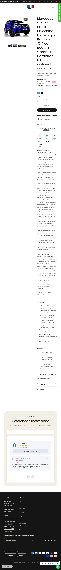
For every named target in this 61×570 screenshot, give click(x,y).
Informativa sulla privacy (19, 562)
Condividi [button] (41, 389)
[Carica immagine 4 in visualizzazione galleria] (24, 46)
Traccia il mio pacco (22, 524)
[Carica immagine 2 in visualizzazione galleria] (15, 46)
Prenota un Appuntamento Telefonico (46, 129)
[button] (3, 6)
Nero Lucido (42, 93)
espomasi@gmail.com (11, 518)
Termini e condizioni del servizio (34, 562)
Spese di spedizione (51, 73)
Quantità (39, 96)
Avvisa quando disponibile (47, 115)
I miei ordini (22, 508)
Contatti (21, 516)
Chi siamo (21, 512)
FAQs (20, 529)
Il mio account (23, 505)
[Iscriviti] (32, 540)
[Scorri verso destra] (28, 46)
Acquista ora (47, 110)
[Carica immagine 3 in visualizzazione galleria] (20, 46)
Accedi (21, 501)
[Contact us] (58, 567)
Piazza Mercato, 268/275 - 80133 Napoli (9, 529)
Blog (20, 520)
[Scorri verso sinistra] (6, 46)
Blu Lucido (38, 93)
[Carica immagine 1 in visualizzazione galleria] (10, 46)
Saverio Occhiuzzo (14, 459)
